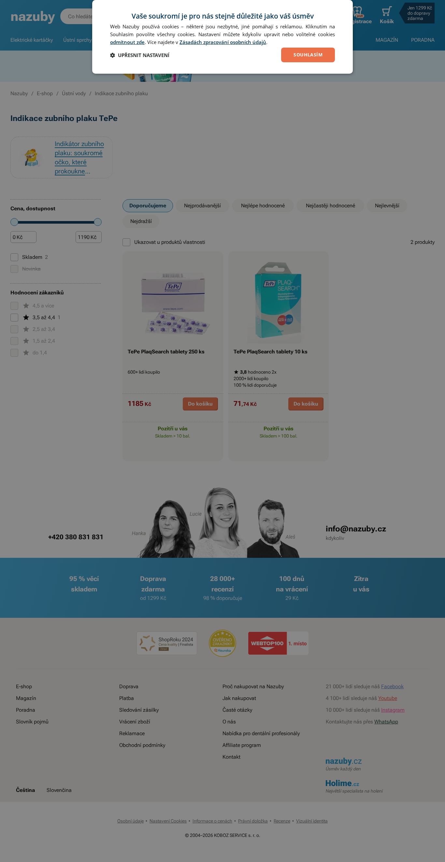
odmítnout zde (127, 42)
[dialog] (222, 37)
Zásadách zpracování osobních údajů (222, 42)
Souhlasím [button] (308, 55)
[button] (139, 55)
